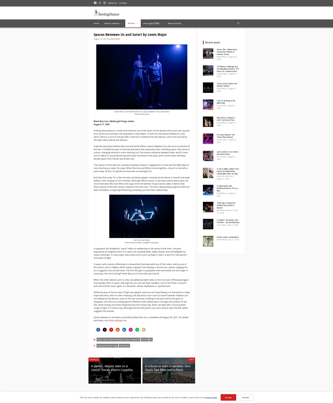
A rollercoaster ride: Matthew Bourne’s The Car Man (227, 188)
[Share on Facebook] (98, 330)
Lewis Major (124, 345)
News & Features (111, 23)
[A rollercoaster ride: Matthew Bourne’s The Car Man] (208, 193)
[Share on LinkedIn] (124, 330)
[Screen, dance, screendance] (208, 244)
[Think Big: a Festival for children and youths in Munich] (208, 210)
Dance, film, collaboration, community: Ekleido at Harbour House (227, 51)
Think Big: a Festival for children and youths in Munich (226, 205)
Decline (245, 397)
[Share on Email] (144, 330)
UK (151, 339)
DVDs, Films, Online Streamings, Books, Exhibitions (118, 339)
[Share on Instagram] (131, 330)
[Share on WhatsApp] (137, 330)
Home (96, 23)
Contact (123, 3)
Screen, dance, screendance (228, 237)
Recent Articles (174, 23)
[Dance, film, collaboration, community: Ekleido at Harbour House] (208, 56)
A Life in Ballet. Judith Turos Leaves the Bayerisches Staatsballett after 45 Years (228, 171)
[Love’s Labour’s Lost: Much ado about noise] (208, 159)
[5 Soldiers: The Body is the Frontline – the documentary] (208, 227)
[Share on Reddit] (118, 330)
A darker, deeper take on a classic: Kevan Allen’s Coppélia (112, 368)
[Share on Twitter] (105, 330)
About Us (112, 3)
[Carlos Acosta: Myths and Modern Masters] (208, 91)
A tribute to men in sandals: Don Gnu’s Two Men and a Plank (167, 368)
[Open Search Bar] (238, 23)
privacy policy (211, 397)
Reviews (131, 23)
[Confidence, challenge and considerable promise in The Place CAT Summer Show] (208, 74)
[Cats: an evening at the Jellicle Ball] (208, 108)
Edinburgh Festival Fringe (107, 345)
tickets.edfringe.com (117, 320)
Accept (228, 397)
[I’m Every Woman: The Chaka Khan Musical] (208, 142)
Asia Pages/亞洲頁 (151, 23)
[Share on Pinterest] (111, 330)
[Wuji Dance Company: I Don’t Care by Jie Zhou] (208, 125)
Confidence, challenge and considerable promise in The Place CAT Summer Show (228, 68)
